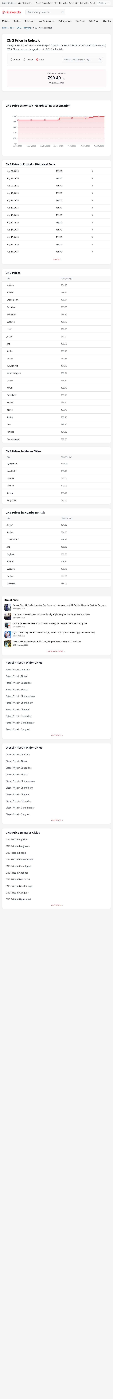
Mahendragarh (14, 373)
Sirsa (9, 424)
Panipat (10, 402)
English (102, 3)
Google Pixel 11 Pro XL (85, 3)
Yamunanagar (13, 439)
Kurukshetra (12, 365)
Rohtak (10, 417)
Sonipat (10, 431)
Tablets (17, 21)
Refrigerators (65, 21)
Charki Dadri (12, 299)
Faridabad (11, 307)
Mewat (10, 380)
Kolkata (10, 493)
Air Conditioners (46, 21)
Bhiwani (10, 292)
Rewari (10, 409)
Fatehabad (11, 314)
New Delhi (11, 471)
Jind (8, 343)
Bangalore (11, 500)
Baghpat (10, 554)
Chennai (10, 485)
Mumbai (10, 478)
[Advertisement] (90, 12)
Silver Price (108, 21)
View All (56, 259)
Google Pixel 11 (25, 3)
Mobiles (6, 21)
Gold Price (93, 21)
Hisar (9, 329)
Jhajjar (10, 336)
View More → (57, 735)
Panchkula (11, 395)
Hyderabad (12, 463)
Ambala (10, 285)
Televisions (30, 21)
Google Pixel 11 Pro (63, 3)
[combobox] (45, 12)
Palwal (10, 387)
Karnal (10, 358)
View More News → (56, 651)
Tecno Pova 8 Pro (43, 3)
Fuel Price (80, 21)
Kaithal (10, 351)
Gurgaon (11, 321)
